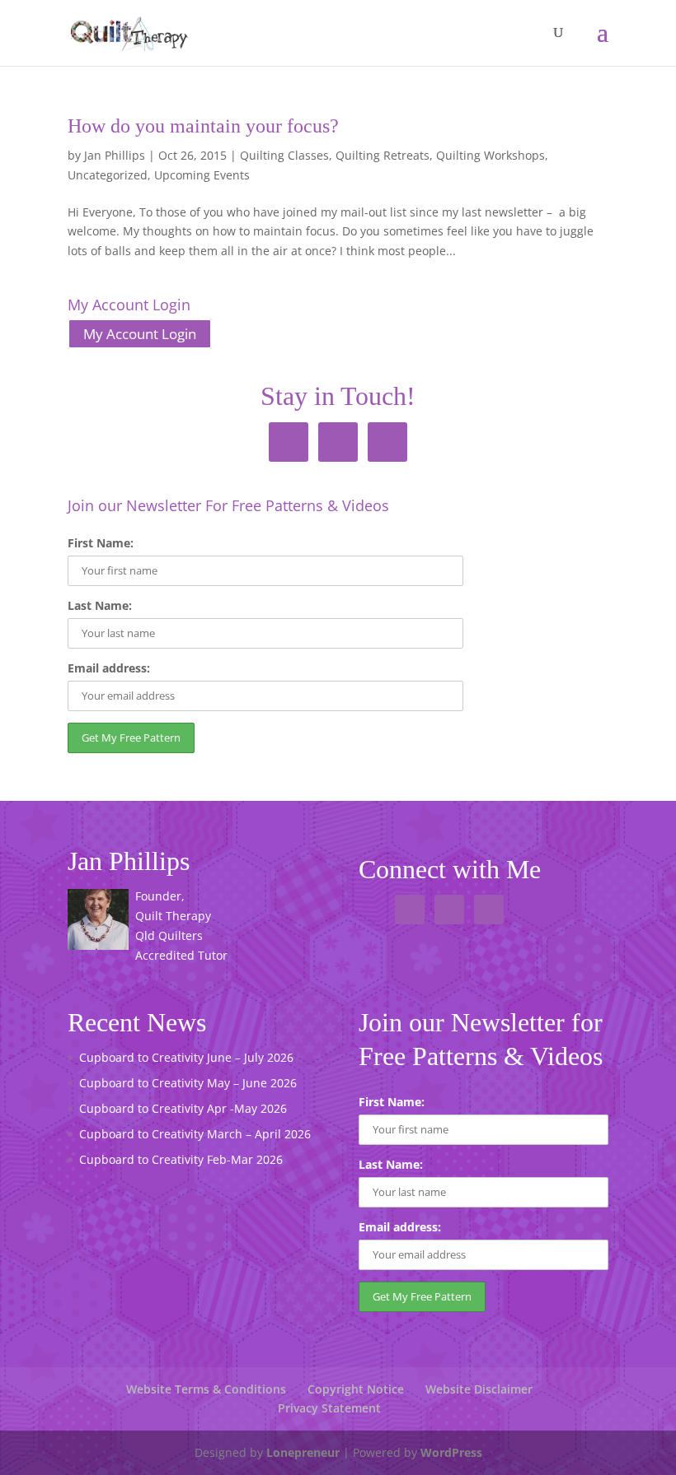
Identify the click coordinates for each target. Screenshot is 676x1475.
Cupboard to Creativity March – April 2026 (195, 1134)
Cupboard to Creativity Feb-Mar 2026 (181, 1159)
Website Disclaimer (479, 1389)
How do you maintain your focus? (203, 126)
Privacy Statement (329, 1408)
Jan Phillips (114, 155)
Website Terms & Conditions (206, 1389)
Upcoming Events (202, 175)
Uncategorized (108, 175)
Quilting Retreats (383, 155)
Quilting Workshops (490, 155)
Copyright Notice (355, 1389)
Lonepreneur (303, 1452)
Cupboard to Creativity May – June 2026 (188, 1083)
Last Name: (100, 605)
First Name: (101, 543)
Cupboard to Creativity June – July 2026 (186, 1057)
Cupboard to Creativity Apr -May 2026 (183, 1108)
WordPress (451, 1452)
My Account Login (139, 333)
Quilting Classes (284, 155)
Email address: (109, 668)
